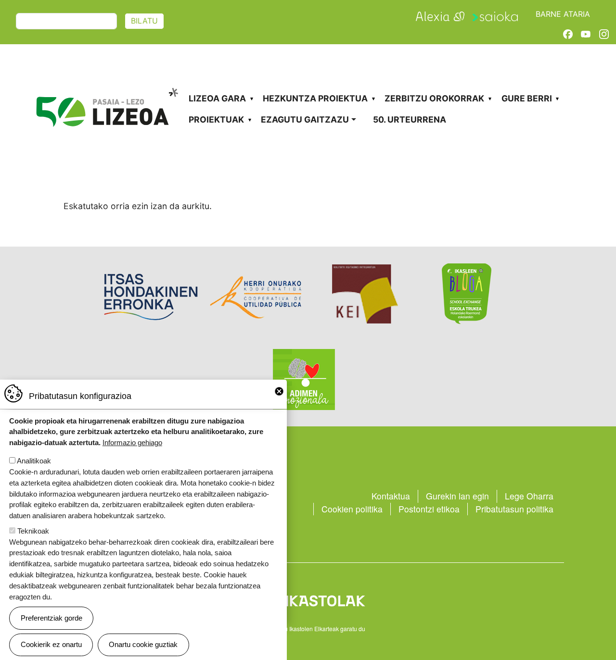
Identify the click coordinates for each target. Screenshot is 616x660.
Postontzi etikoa (429, 509)
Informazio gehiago (132, 442)
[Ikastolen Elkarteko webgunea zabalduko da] (308, 600)
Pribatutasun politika (514, 509)
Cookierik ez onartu (51, 644)
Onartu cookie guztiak (143, 644)
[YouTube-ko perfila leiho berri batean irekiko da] (585, 33)
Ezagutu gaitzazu (305, 119)
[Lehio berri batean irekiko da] (440, 15)
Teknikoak (33, 531)
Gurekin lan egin (457, 496)
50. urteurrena (409, 119)
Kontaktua (391, 496)
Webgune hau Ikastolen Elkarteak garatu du (308, 628)
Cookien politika (352, 509)
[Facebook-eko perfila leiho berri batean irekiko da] (568, 33)
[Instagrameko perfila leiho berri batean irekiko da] (604, 33)
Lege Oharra (529, 496)
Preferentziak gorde (51, 618)
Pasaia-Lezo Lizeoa (107, 80)
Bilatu (144, 20)
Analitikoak (34, 461)
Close (279, 391)
